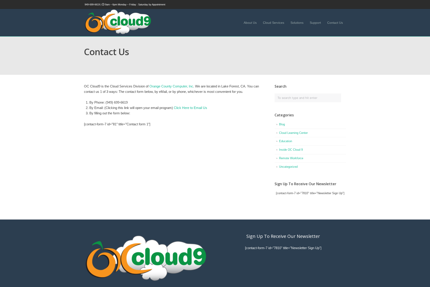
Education (285, 141)
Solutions (296, 22)
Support (315, 22)
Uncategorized (288, 166)
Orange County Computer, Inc (171, 86)
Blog (282, 124)
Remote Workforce (291, 158)
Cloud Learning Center (293, 133)
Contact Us (335, 22)
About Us (250, 22)
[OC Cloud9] (117, 33)
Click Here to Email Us (190, 108)
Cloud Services (273, 22)
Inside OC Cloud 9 (291, 149)
